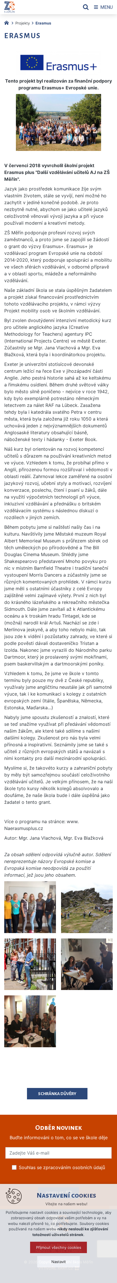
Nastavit (58, 1261)
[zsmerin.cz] (8, 22)
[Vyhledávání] (86, 7)
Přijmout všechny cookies (58, 1247)
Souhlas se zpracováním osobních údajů (62, 1167)
